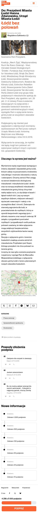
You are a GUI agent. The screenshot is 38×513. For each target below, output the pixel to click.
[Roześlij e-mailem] (34, 306)
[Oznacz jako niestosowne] (10, 364)
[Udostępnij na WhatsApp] (10, 306)
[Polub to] (6, 364)
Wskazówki (15, 488)
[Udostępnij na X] (4, 306)
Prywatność (26, 488)
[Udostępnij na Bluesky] (28, 306)
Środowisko (7, 328)
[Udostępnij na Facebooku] (16, 306)
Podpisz (19, 508)
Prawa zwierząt (8, 318)
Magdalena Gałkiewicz (16, 36)
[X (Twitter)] (15, 493)
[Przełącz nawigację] (34, 3)
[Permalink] (14, 364)
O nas (3, 493)
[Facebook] (10, 493)
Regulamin (4, 488)
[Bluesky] (20, 493)
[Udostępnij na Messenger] (22, 306)
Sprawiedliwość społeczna (13, 323)
